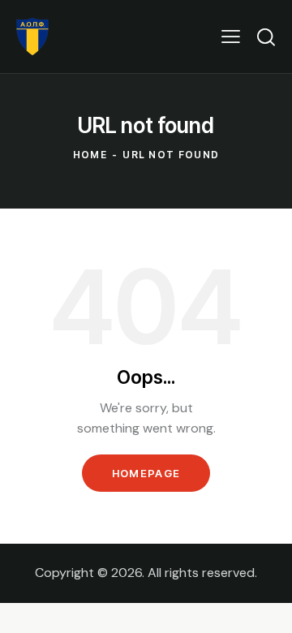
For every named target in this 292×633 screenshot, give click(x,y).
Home (90, 155)
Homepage (146, 473)
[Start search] (266, 36)
